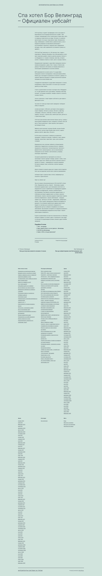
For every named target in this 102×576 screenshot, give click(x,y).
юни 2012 (66, 342)
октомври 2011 (67, 356)
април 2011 (66, 366)
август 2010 (66, 380)
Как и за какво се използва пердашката (50, 284)
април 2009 (66, 409)
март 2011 (66, 367)
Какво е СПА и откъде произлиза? (46, 232)
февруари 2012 (67, 349)
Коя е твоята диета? (22, 284)
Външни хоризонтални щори (24, 315)
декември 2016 (67, 302)
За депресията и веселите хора (48, 278)
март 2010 (66, 389)
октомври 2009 (67, 398)
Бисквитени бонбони (46, 347)
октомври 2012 (67, 335)
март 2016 (66, 305)
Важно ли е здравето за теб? (24, 282)
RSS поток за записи (68, 422)
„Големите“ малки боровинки (48, 305)
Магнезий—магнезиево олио (47, 307)
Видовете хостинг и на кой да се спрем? (27, 273)
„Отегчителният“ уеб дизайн (47, 353)
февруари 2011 (67, 369)
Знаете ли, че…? (22, 302)
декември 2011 (67, 353)
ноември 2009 (67, 397)
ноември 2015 (67, 309)
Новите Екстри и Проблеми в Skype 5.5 (50, 298)
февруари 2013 (67, 327)
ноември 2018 (67, 289)
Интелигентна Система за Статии (51, 5)
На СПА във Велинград (43, 230)
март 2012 (66, 347)
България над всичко (46, 356)
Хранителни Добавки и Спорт (24, 276)
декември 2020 (67, 278)
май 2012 (66, 344)
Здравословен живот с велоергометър (50, 315)
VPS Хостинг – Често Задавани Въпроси (50, 276)
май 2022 (66, 276)
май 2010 (66, 386)
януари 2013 (66, 329)
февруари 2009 (67, 413)
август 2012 (66, 338)
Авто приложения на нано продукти (49, 293)
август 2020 (66, 280)
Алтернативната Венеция (47, 309)
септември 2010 (67, 378)
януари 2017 (66, 300)
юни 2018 (66, 291)
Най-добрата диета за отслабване (25, 286)
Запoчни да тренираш (46, 316)
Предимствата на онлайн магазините (26, 317)
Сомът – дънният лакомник (47, 300)
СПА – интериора (41, 226)
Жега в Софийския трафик (47, 322)
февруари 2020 (67, 282)
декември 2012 (67, 331)
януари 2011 (66, 371)
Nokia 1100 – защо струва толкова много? (50, 273)
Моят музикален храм (46, 271)
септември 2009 (67, 400)
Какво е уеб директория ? (47, 358)
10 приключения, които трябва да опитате (27, 278)
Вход (65, 420)
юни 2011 (66, 362)
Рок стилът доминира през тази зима (49, 294)
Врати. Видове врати (22, 280)
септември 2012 (67, 336)
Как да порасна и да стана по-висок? (26, 287)
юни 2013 (66, 320)
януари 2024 (67, 271)
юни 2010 (66, 384)
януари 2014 (67, 315)
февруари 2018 (67, 293)
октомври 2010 (67, 377)
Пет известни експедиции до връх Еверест (51, 291)
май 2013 (66, 322)
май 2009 (66, 408)
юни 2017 (66, 296)
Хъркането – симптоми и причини (49, 274)
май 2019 (66, 285)
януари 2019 (66, 287)
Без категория (64, 240)
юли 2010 (66, 382)
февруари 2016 (67, 307)
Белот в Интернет (45, 351)
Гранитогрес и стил (45, 355)
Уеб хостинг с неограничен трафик (25, 307)
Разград (43, 289)
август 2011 (66, 360)
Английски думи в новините (47, 296)
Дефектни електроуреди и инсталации (50, 304)
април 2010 (66, 387)
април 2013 (66, 324)
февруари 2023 (67, 274)
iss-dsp (37, 242)
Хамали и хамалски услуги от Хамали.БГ (27, 275)
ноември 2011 (67, 355)
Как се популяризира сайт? (24, 309)
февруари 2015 (67, 313)
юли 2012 (66, 340)
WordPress (81, 570)
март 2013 (66, 325)
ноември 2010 (67, 375)
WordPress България (68, 426)
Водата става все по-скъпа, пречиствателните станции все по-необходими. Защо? (25, 320)
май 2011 (66, 364)
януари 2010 (66, 393)
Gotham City (44, 338)
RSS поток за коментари (69, 424)
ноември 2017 (67, 294)
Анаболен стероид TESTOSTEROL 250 (50, 302)
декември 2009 (67, 395)
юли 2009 (66, 404)
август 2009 (66, 402)
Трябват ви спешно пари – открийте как (50, 349)
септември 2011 (67, 358)
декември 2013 (67, 316)
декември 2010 (67, 373)
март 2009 (66, 411)
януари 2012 (66, 351)
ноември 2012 (67, 333)
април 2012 (66, 346)
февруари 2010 (67, 391)
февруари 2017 (67, 298)
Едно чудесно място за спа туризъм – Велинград (50, 228)
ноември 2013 (67, 318)
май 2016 (66, 304)
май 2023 (66, 273)
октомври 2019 (67, 284)
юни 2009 (66, 406)
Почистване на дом (22, 296)
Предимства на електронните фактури (26, 271)
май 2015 (66, 311)
